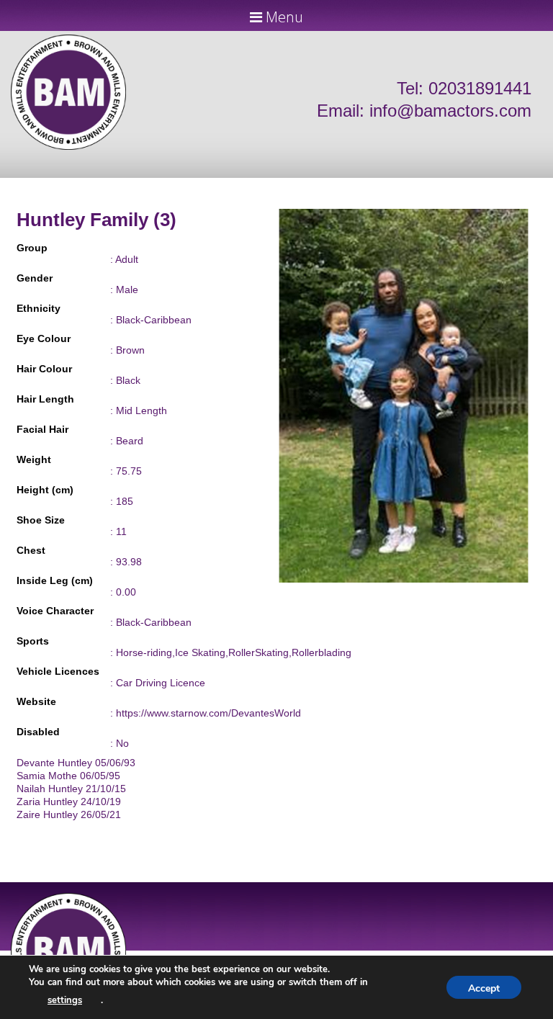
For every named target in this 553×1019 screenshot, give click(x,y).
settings (65, 1000)
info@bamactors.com (450, 110)
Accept (484, 988)
